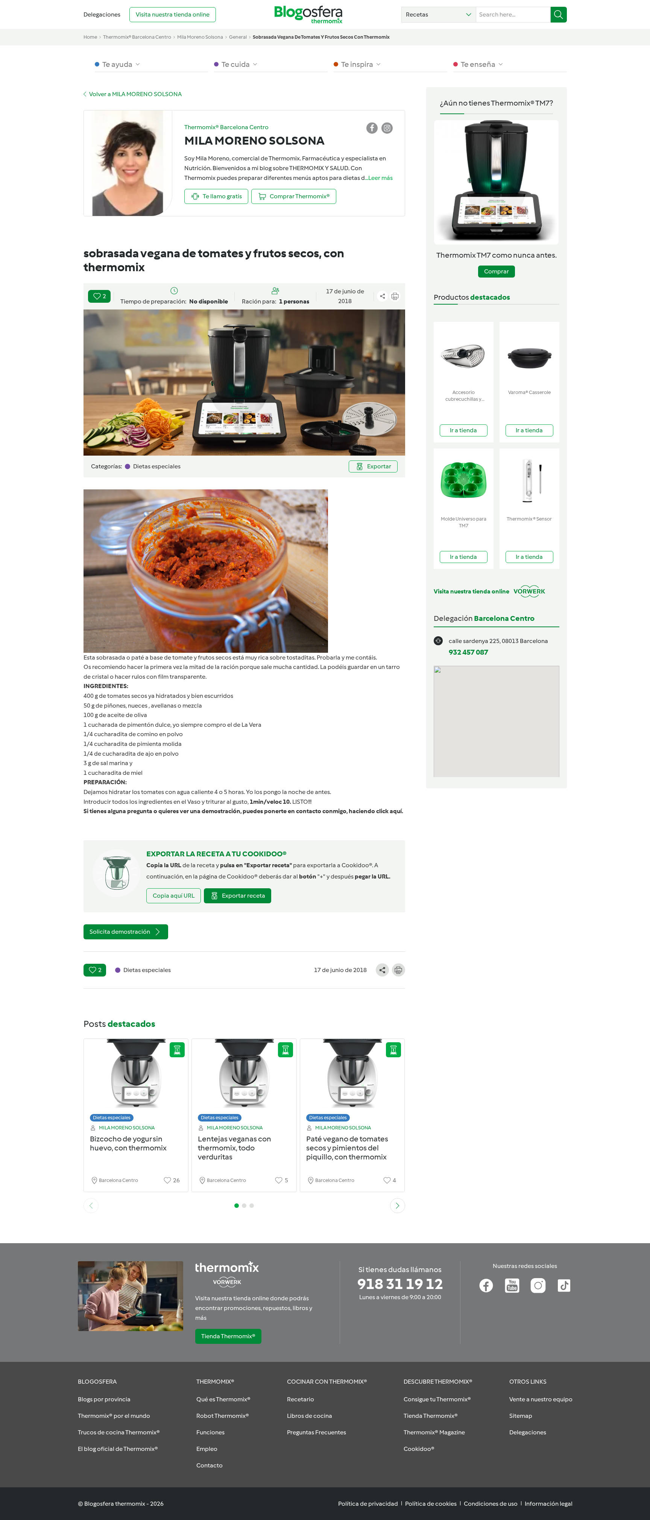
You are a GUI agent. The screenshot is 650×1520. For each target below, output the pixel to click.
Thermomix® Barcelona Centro (137, 37)
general (238, 37)
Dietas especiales (112, 1117)
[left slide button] (91, 1205)
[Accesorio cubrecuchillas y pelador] (463, 354)
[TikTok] (564, 1285)
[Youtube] (512, 1285)
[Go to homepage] (308, 14)
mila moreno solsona (200, 37)
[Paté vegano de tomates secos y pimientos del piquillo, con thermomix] (352, 1082)
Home (90, 37)
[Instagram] (538, 1285)
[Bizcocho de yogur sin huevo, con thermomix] (136, 1082)
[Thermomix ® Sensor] (529, 480)
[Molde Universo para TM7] (463, 480)
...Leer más (379, 177)
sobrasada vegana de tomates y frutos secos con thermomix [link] (321, 37)
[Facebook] (486, 1285)
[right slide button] (397, 1205)
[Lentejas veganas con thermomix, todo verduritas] (244, 1082)
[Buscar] (559, 15)
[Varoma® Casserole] (529, 354)
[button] (438, 15)
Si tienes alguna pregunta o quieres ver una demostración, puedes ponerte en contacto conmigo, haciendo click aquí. (243, 811)
